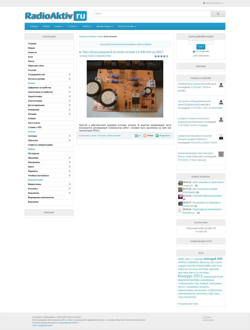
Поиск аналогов (194, 83)
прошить (204, 286)
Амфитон (183, 269)
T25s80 (181, 83)
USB (213, 265)
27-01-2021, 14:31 (199, 107)
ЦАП (211, 293)
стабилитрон (215, 290)
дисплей (214, 269)
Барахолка (191, 104)
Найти (201, 47)
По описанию (202, 55)
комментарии (135, 44)
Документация (104, 26)
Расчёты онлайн (126, 26)
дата (103, 44)
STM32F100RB (203, 265)
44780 (181, 258)
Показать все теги (188, 303)
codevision (192, 262)
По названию (202, 51)
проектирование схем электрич (195, 153)
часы (216, 293)
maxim (218, 262)
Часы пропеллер (187, 296)
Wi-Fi (219, 265)
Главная (34, 26)
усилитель (201, 293)
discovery (204, 262)
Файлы (86, 26)
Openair (201, 159)
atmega (199, 258)
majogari (203, 125)
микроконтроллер (188, 279)
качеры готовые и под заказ (193, 118)
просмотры (121, 44)
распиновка (200, 290)
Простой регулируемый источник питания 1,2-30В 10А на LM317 (123, 52)
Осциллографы (187, 139)
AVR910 (182, 262)
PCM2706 (190, 265)
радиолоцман (185, 290)
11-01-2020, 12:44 (186, 125)
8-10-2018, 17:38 (186, 159)
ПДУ (196, 283)
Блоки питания (114, 136)
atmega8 (210, 259)
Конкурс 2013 (190, 275)
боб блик (204, 269)
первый (204, 283)
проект (182, 286)
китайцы (204, 272)
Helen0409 (216, 107)
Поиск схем (185, 156)
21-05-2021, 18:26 (199, 87)
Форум (46, 26)
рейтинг (111, 44)
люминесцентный (213, 276)
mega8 (181, 265)
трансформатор (186, 293)
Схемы (58, 26)
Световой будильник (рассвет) (207, 196)
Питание (102, 136)
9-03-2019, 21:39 (199, 142)
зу (197, 272)
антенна (193, 269)
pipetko (182, 90)
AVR (219, 259)
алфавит (147, 44)
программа (215, 283)
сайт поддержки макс (42, 325)
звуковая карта (186, 272)
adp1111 (189, 258)
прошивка (192, 286)
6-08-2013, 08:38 (103, 56)
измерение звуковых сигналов (195, 135)
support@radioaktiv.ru (69, 323)
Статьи (72, 26)
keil (212, 262)
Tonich (91, 56)
